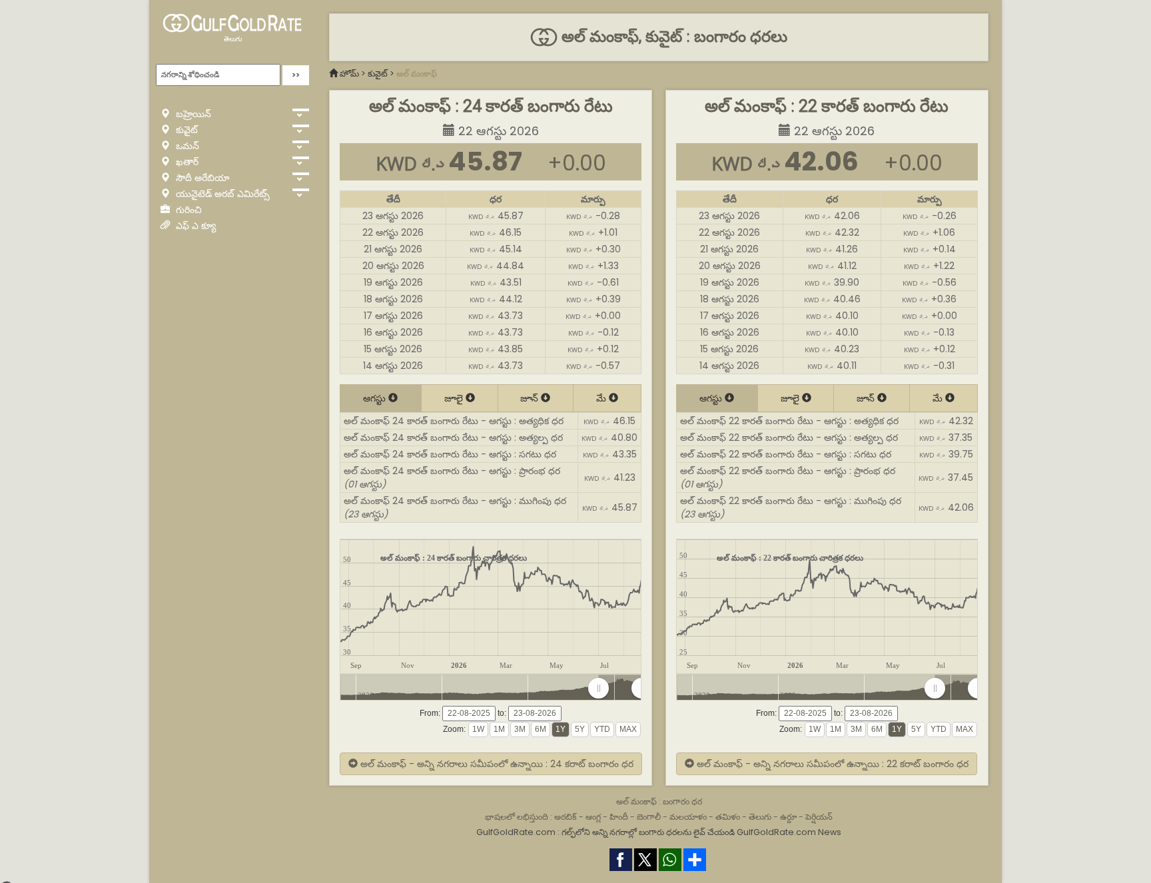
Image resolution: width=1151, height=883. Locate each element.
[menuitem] (619, 688)
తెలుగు (233, 39)
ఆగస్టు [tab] (375, 398)
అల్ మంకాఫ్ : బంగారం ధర (659, 801)
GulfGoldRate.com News (789, 832)
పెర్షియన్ (819, 816)
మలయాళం (688, 816)
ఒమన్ (186, 145)
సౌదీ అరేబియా (201, 177)
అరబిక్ (565, 816)
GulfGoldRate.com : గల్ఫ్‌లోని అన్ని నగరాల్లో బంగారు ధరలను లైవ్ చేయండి (605, 832)
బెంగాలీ (649, 816)
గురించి (187, 209)
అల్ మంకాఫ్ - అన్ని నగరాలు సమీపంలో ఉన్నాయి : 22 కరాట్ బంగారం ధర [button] (831, 763)
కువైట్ (185, 130)
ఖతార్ (185, 161)
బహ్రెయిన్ (192, 114)
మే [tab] (602, 398)
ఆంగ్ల (593, 816)
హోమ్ (349, 73)
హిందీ (618, 816)
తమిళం (727, 816)
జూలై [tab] (455, 398)
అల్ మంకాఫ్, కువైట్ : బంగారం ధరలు (672, 36)
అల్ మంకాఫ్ (416, 73)
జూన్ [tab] (530, 398)
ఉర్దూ (788, 816)
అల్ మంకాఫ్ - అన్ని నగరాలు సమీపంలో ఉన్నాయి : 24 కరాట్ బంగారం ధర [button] (495, 763)
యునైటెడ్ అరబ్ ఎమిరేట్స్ (221, 193)
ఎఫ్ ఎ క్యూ (194, 225)
